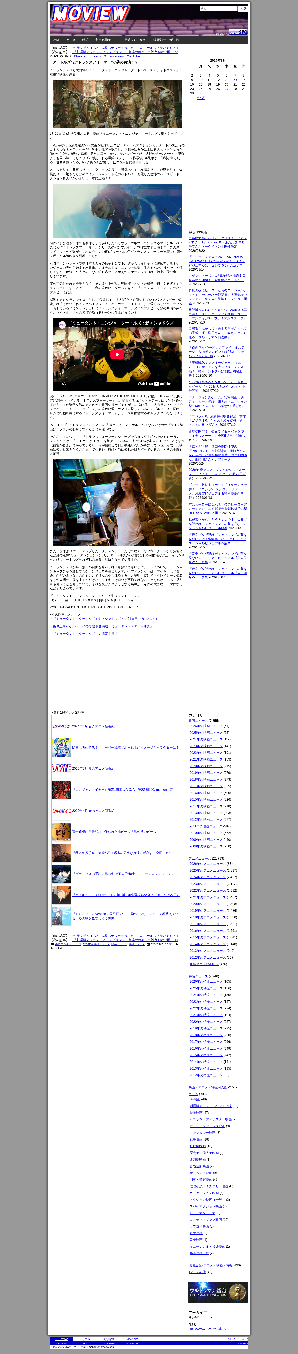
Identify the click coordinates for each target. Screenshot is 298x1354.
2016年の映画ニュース (68, 944)
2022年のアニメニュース (208, 890)
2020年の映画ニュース (206, 766)
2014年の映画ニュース (206, 806)
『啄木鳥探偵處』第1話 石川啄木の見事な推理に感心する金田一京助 (122, 853)
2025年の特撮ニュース (206, 988)
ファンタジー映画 (202, 1132)
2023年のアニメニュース (208, 884)
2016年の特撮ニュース (96, 944)
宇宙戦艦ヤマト (106, 40)
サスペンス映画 (201, 1173)
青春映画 (196, 1240)
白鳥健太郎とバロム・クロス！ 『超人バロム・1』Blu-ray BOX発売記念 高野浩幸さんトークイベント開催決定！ (218, 242)
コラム (193, 1094)
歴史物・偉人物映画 (204, 1153)
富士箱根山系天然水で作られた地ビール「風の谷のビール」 (116, 831)
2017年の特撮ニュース (206, 1041)
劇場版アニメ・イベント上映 (211, 1106)
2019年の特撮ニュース (206, 1028)
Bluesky (80, 56)
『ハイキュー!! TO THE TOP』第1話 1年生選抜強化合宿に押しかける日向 (126, 895)
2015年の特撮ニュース (206, 1055)
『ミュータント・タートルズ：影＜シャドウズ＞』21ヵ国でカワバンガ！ (106, 618)
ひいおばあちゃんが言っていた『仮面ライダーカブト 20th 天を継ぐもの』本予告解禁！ (218, 386)
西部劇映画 (198, 1159)
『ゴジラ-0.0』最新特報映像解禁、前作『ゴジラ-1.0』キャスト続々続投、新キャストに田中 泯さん (217, 420)
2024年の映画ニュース (206, 739)
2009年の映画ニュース (206, 839)
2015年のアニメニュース (208, 937)
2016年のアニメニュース (208, 930)
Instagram (116, 56)
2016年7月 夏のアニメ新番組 (93, 768)
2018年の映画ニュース (206, 779)
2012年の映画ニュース (206, 819)
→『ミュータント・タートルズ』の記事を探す (84, 633)
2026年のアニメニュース (208, 864)
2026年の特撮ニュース (206, 981)
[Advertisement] (83, 665)
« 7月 (201, 98)
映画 (56, 40)
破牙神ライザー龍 (166, 40)
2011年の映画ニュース (206, 826)
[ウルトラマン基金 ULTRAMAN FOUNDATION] (220, 1305)
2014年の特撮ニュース (206, 1062)
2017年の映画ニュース (206, 786)
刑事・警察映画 (201, 1179)
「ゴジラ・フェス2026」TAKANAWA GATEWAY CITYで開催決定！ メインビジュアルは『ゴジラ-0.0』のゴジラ (217, 261)
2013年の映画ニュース (206, 813)
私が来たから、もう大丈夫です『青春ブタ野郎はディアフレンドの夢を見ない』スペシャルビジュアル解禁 (218, 524)
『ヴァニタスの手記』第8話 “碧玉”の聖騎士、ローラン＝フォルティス (123, 874)
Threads (95, 56)
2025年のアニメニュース (208, 870)
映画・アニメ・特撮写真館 (208, 1087)
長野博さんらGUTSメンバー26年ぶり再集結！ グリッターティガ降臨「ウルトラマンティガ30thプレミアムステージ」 (218, 314)
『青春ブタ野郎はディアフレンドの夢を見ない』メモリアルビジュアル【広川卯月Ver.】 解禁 (218, 573)
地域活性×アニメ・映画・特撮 (211, 1265)
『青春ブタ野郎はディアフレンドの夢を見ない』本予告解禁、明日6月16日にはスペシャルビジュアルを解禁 (218, 539)
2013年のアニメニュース (208, 950)
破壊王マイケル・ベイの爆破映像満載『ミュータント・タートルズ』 (103, 626)
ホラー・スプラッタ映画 (207, 1126)
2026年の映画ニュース (206, 726)
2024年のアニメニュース (208, 877)
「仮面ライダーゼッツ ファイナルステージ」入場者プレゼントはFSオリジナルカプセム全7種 (217, 352)
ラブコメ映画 (199, 1226)
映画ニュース (119, 944)
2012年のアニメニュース (208, 957)
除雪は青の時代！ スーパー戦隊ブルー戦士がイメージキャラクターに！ (125, 747)
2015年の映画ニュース (206, 799)
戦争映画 (196, 1139)
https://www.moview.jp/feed (207, 1328)
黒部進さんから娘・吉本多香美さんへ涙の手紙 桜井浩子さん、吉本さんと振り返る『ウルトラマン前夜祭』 (218, 333)
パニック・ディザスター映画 (211, 1119)
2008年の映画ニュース (206, 846)
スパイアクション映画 (206, 1206)
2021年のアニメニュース (208, 897)
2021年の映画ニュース (206, 759)
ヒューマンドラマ (202, 1213)
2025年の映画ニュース (206, 732)
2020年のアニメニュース (208, 904)
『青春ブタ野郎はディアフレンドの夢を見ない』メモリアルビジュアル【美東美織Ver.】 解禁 (218, 558)
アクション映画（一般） (207, 1199)
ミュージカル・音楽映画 (207, 1246)
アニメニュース (200, 858)
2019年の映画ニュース (206, 772)
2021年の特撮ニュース (206, 1015)
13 (226, 80)
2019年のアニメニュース (208, 910)
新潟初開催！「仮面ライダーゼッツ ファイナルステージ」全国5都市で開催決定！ (217, 436)
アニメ (71, 40)
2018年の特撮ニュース (206, 1035)
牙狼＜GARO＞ (135, 40)
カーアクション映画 (204, 1193)
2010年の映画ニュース (206, 833)
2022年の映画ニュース (206, 752)
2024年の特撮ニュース (206, 995)
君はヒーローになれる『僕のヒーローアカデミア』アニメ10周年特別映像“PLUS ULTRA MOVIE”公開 (218, 509)
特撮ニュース (137, 944)
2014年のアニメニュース (208, 944)
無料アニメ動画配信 (204, 964)
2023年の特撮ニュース (206, 1001)
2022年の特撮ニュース (206, 1008)
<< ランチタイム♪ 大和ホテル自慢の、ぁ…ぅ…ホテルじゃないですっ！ (125, 47)
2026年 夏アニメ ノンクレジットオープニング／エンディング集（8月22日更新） (217, 474)
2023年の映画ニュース (206, 746)
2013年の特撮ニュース (206, 1068)
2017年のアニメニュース (208, 924)
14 (235, 80)
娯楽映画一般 (199, 1253)
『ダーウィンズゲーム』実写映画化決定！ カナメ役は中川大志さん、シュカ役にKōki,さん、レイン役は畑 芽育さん (218, 402)
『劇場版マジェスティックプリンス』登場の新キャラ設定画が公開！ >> (125, 52)
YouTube (133, 56)
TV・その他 (197, 1272)
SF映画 (195, 1099)
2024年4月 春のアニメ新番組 (93, 726)
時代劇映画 (198, 1146)
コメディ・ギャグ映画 (206, 1219)
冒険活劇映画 (199, 1166)
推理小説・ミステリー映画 (209, 1186)
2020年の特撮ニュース (206, 1021)
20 (226, 84)
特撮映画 (196, 1112)
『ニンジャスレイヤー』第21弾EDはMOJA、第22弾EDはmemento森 (122, 789)
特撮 (85, 40)
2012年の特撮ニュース (206, 1075)
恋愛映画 (196, 1233)
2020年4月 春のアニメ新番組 (93, 810)
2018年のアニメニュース (208, 917)
